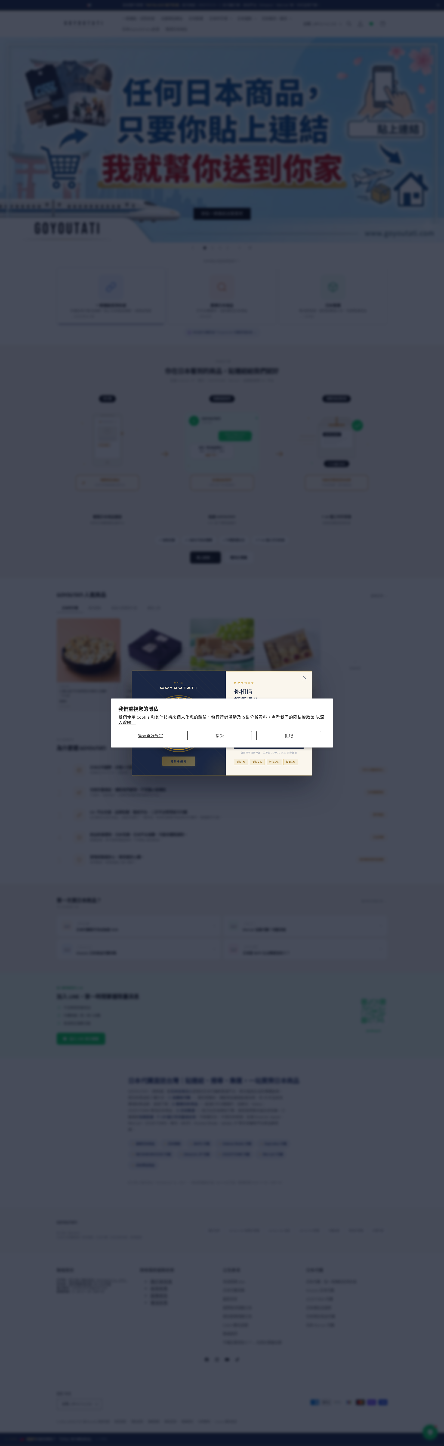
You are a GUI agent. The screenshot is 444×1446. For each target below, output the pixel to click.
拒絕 (289, 735)
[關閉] (304, 677)
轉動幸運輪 (179, 761)
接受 (220, 735)
